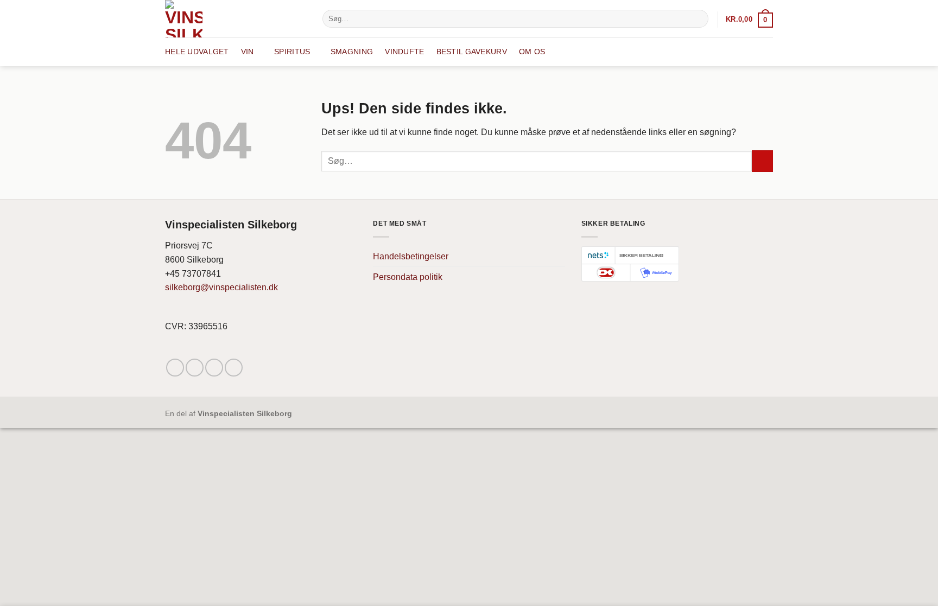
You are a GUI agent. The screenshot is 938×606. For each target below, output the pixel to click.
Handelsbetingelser (410, 256)
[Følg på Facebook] (175, 368)
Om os (532, 51)
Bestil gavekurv (471, 51)
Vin (247, 51)
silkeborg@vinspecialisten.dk (221, 287)
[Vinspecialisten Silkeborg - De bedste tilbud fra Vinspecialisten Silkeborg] (235, 18)
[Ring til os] (234, 368)
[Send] (698, 19)
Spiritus (292, 51)
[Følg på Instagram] (195, 368)
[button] (749, 19)
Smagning (352, 51)
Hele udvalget (197, 51)
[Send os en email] (214, 368)
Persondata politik (407, 277)
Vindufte (404, 51)
